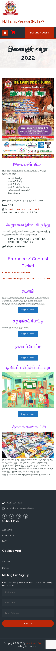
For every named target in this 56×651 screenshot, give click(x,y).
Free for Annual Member (16, 272)
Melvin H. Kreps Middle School (23, 209)
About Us (7, 529)
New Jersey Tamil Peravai (39, 643)
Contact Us (8, 535)
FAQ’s (5, 541)
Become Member (39, 33)
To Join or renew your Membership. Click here (26, 278)
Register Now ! (28, 309)
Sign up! (28, 623)
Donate (6, 568)
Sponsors (6, 561)
